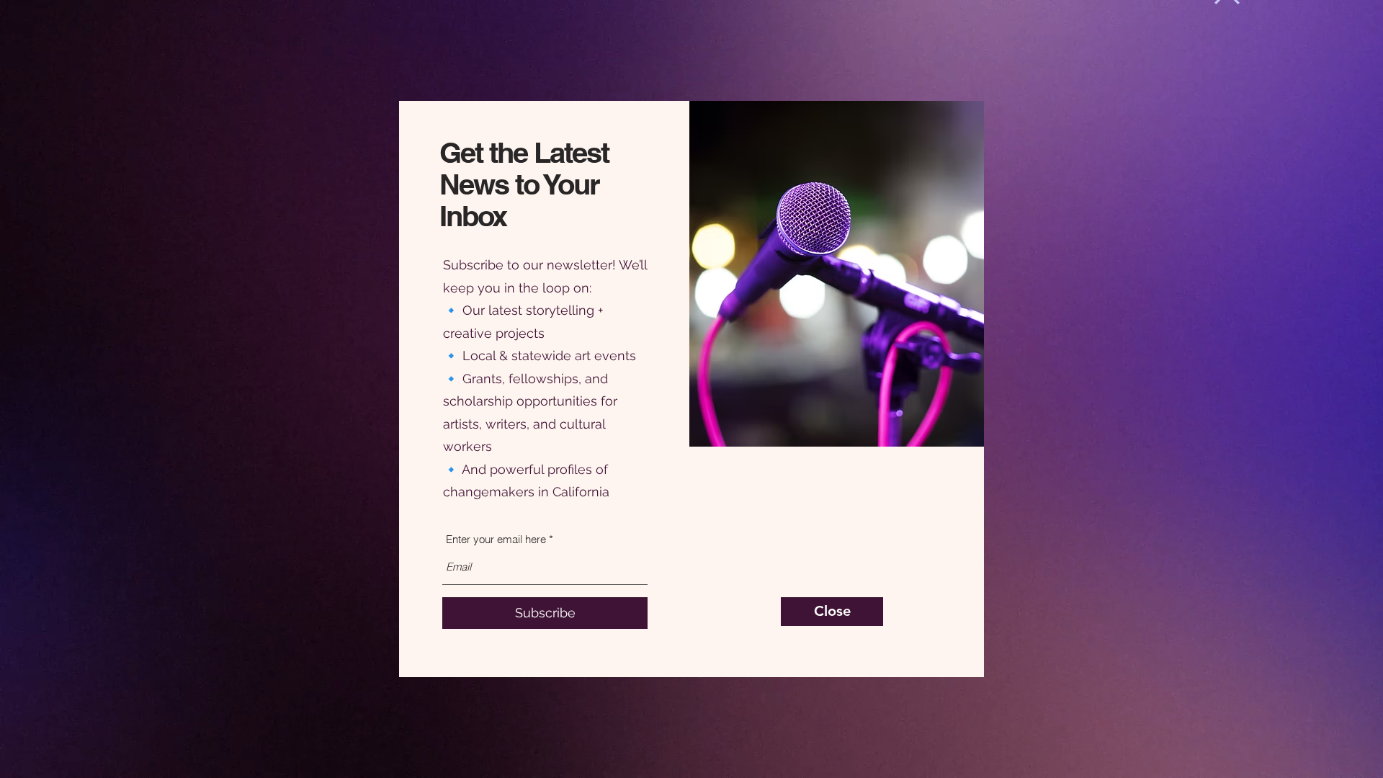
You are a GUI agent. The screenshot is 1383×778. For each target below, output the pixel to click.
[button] (832, 611)
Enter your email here (496, 539)
